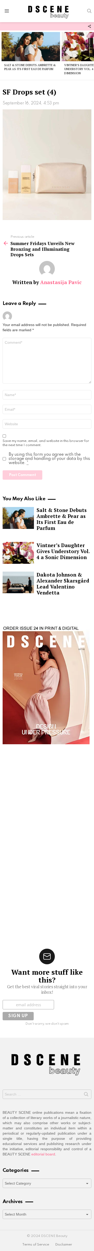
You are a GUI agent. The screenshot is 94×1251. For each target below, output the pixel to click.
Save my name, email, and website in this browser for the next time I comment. (46, 443)
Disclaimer (63, 1244)
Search (86, 1095)
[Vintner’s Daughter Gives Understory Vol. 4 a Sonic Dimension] (18, 553)
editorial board (43, 1154)
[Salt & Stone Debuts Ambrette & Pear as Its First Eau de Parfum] (31, 46)
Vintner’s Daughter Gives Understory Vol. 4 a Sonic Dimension (63, 551)
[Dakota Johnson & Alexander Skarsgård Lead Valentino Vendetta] (18, 582)
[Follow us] (89, 26)
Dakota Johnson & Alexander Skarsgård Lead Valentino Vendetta (63, 583)
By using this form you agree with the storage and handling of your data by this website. (49, 459)
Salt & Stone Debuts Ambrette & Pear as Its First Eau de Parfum (30, 67)
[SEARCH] (89, 11)
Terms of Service (35, 1244)
